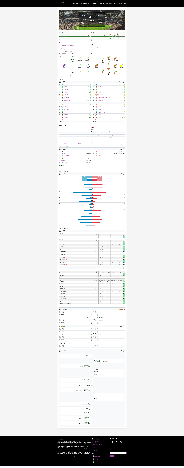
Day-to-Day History (76, 3)
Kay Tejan (99, 106)
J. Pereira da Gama (67, 115)
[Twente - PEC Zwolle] (92, 320)
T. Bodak (99, 107)
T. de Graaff (66, 84)
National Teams (84, 3)
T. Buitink (65, 119)
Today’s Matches (101, 3)
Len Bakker (65, 106)
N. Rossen (96, 47)
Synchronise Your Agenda (92, 3)
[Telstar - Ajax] (92, 337)
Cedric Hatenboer (99, 94)
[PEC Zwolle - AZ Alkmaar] (92, 317)
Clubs (110, 3)
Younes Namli (66, 97)
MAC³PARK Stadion (88, 13)
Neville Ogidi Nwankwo (102, 112)
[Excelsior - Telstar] (92, 334)
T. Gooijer (62, 51)
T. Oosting (66, 92)
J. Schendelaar (66, 155)
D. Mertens (100, 117)
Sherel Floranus (67, 91)
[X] (121, 442)
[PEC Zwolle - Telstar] (92, 312)
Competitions (115, 3)
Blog (119, 3)
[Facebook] (116, 442)
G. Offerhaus (100, 87)
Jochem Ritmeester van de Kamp (104, 97)
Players (107, 3)
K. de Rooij (70, 53)
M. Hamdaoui (98, 119)
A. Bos (63, 167)
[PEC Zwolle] (84, 18)
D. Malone (99, 114)
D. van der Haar (66, 162)
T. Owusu (99, 155)
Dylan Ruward (66, 109)
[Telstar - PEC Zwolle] (92, 346)
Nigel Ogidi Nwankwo (101, 86)
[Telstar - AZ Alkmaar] (92, 332)
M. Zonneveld (100, 100)
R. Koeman (99, 84)
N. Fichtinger (66, 94)
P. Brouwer (100, 151)
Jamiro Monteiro (67, 95)
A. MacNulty (66, 89)
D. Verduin (66, 107)
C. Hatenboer (96, 127)
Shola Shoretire (64, 45)
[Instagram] (112, 442)
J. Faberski (66, 112)
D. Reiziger (99, 109)
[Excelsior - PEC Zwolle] (92, 323)
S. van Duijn (100, 104)
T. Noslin (99, 91)
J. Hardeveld (100, 95)
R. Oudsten (98, 115)
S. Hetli (99, 98)
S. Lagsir (63, 153)
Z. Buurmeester (66, 151)
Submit (112, 455)
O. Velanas (66, 117)
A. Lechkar (100, 111)
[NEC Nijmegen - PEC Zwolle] (92, 315)
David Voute (63, 160)
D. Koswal (99, 153)
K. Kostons (63, 49)
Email (111, 450)
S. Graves (72, 45)
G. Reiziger (66, 114)
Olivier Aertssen (67, 111)
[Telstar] (100, 18)
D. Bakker (99, 89)
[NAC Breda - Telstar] (92, 340)
